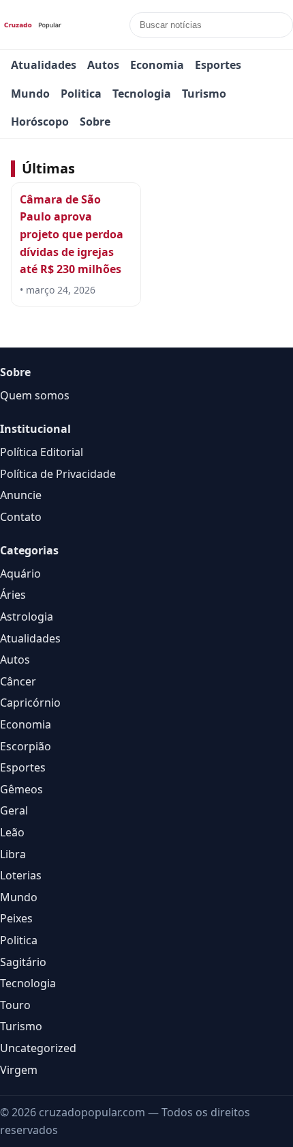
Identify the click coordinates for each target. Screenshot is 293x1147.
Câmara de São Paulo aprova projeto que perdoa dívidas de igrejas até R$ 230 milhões (71, 234)
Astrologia (26, 616)
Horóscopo (40, 121)
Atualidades (43, 64)
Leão (12, 832)
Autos (103, 64)
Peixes (16, 918)
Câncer (18, 681)
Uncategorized (38, 1048)
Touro (15, 1005)
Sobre (95, 121)
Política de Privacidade (58, 473)
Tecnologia (141, 93)
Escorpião (25, 746)
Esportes (218, 64)
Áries (13, 594)
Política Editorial (41, 451)
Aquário (20, 573)
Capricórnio (30, 702)
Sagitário (23, 961)
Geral (14, 810)
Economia (157, 64)
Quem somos (35, 395)
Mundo (30, 93)
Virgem (18, 1069)
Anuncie (21, 494)
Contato (21, 516)
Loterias (21, 875)
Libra (13, 854)
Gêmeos (21, 789)
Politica (81, 93)
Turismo (204, 93)
